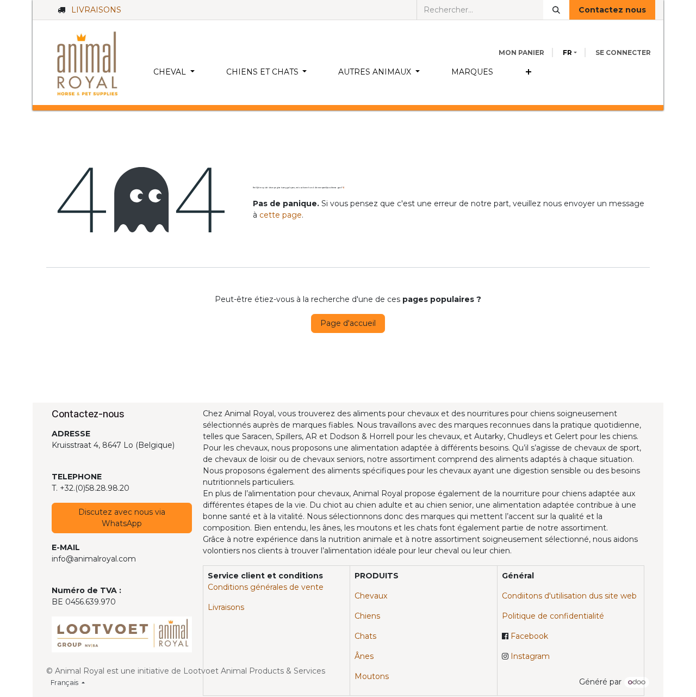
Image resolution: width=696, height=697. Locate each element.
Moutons (372, 676)
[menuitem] (174, 72)
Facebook (529, 636)
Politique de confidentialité (553, 616)
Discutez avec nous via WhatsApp (121, 517)
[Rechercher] (556, 10)
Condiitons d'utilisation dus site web (569, 596)
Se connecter (623, 52)
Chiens (367, 616)
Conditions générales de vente (266, 587)
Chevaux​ (371, 596)
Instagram (530, 656)
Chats (365, 636)
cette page (280, 215)
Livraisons (226, 607)
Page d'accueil (348, 323)
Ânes (364, 656)
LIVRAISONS (96, 10)
